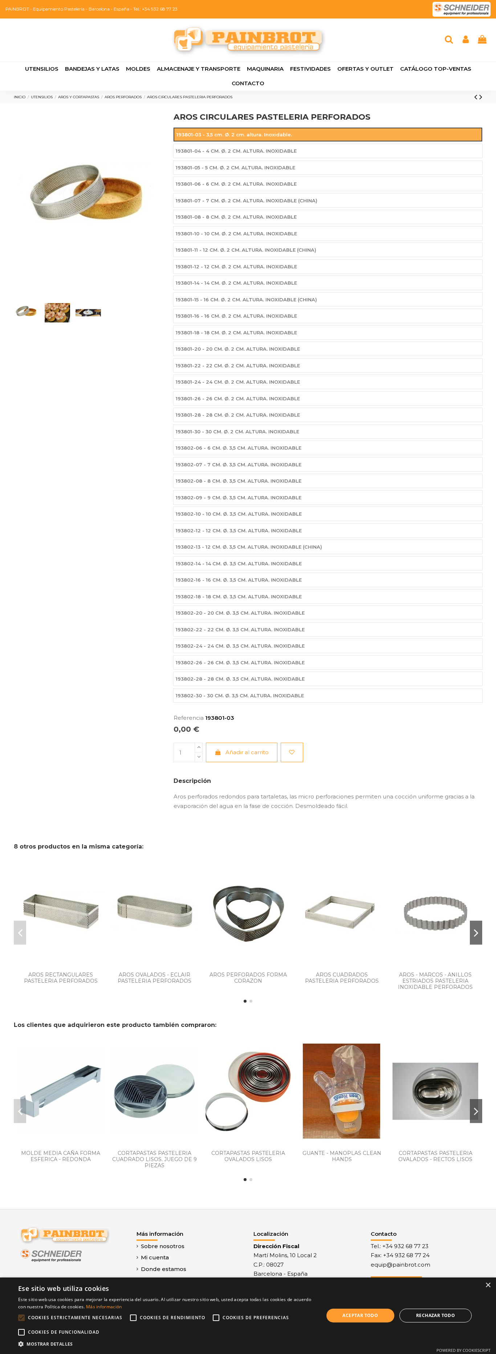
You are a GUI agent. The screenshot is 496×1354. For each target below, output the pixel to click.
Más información (104, 1307)
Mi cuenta (155, 1257)
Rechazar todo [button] (435, 1315)
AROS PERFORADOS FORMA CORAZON (248, 977)
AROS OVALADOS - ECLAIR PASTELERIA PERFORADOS (154, 977)
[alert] (248, 1315)
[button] (166, 1344)
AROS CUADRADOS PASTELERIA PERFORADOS (342, 977)
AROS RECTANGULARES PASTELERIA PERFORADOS (61, 977)
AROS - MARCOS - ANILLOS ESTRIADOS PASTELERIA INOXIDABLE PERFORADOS (435, 980)
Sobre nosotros (162, 1246)
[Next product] (480, 97)
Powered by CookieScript (463, 1350)
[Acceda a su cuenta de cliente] (465, 40)
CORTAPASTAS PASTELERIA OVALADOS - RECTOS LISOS (435, 1156)
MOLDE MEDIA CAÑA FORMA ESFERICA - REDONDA (60, 1156)
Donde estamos (163, 1269)
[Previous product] (476, 97)
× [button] (488, 1285)
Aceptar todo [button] (360, 1315)
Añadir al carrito (247, 752)
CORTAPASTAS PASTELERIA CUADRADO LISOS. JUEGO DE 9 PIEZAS (154, 1159)
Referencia (189, 717)
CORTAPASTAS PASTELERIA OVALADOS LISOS (248, 1156)
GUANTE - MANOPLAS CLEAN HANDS (341, 1156)
